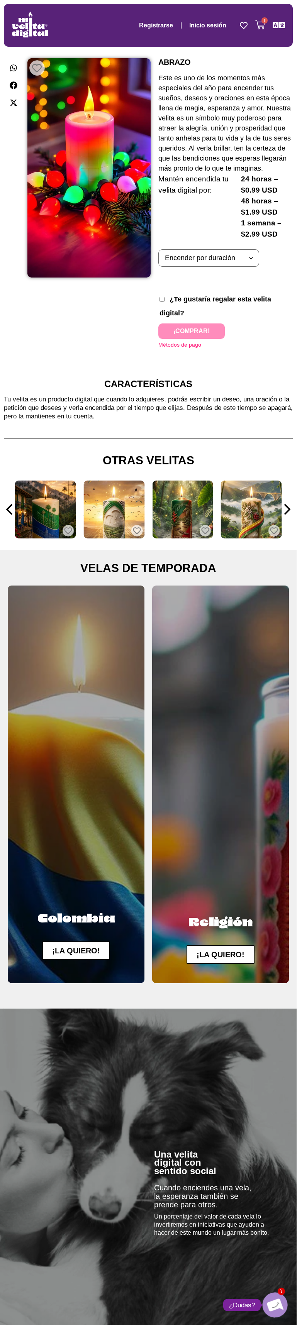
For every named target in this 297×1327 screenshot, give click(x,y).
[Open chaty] (275, 1305)
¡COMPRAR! (191, 331)
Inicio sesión (207, 25)
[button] (14, 67)
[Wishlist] (243, 25)
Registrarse (156, 25)
